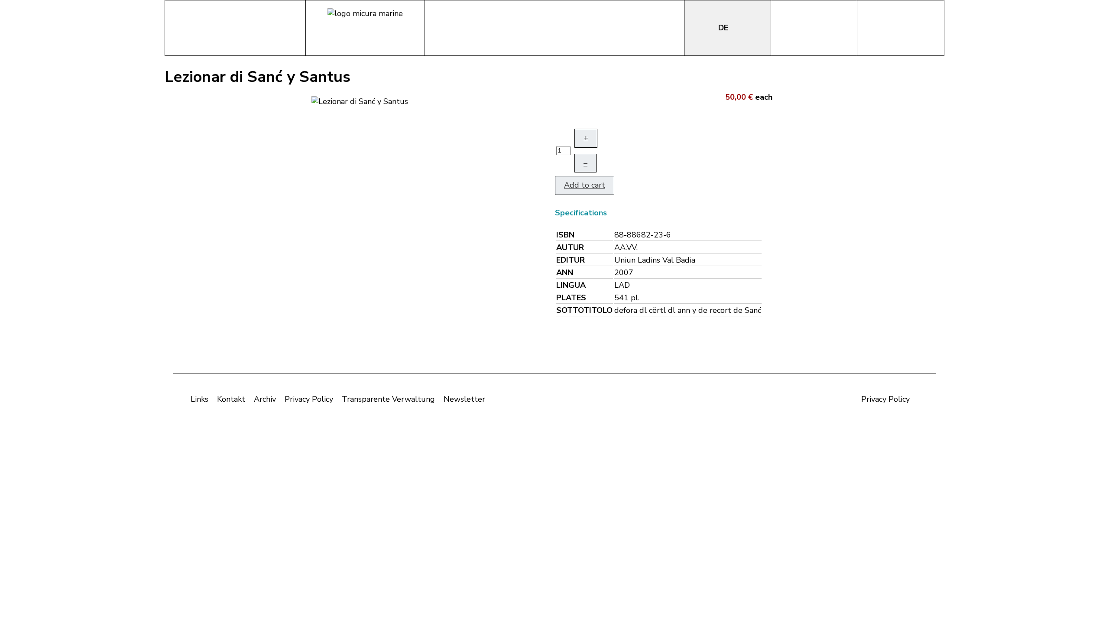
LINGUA (571, 285)
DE (724, 28)
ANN (564, 272)
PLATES (571, 297)
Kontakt (231, 399)
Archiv (265, 399)
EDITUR (570, 260)
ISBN (565, 235)
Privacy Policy (309, 399)
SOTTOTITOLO (584, 310)
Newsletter (464, 399)
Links (199, 399)
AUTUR (570, 247)
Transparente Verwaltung (388, 399)
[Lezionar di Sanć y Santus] (359, 100)
